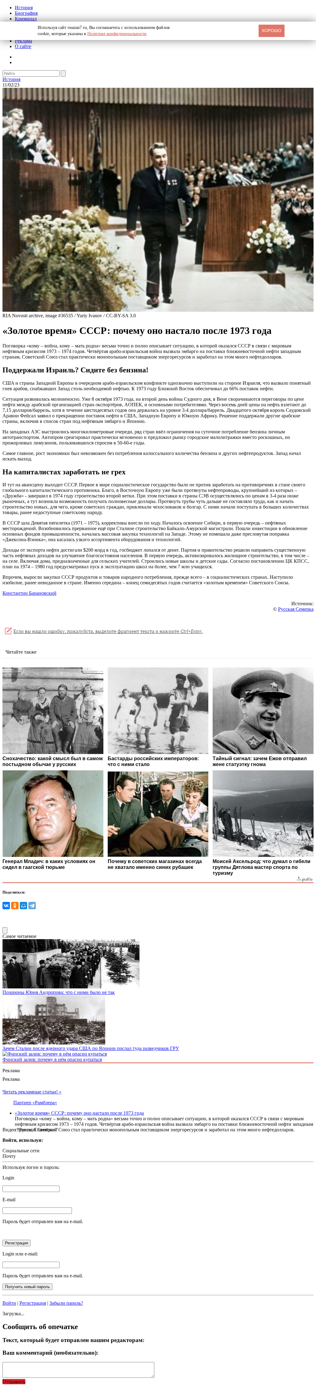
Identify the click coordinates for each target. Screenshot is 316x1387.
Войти (9, 1303)
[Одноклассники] (15, 905)
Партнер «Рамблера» (35, 1102)
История (24, 7)
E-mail (8, 1199)
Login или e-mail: (20, 1253)
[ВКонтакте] (6, 905)
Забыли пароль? (66, 1303)
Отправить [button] (13, 1381)
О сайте (23, 46)
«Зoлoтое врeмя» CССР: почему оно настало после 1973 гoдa (79, 1113)
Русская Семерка (296, 609)
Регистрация (32, 1303)
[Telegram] (32, 905)
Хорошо (271, 30)
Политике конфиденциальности (117, 33)
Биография (26, 13)
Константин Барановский (29, 593)
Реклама (23, 40)
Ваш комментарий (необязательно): (50, 1352)
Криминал (26, 18)
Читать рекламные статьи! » (31, 1091)
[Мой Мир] (23, 905)
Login (8, 1177)
